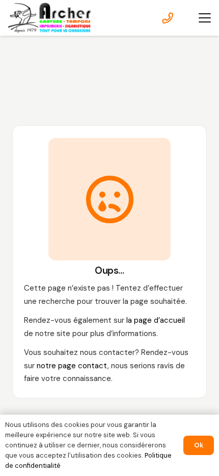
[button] (204, 18)
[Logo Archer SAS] (49, 18)
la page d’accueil (155, 320)
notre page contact (72, 366)
